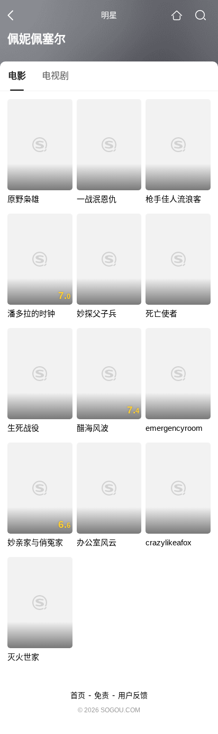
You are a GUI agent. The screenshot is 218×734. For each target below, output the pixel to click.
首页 (77, 695)
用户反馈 (133, 695)
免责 (101, 695)
